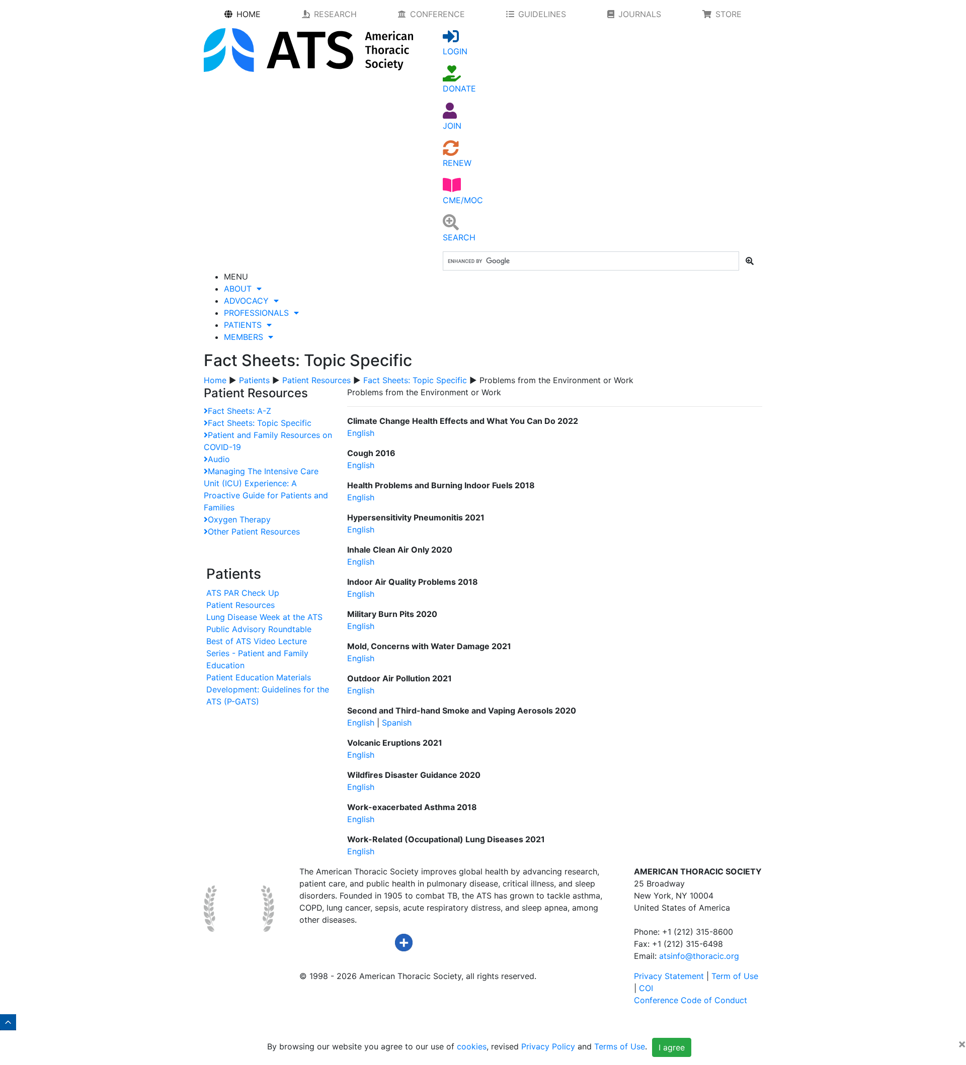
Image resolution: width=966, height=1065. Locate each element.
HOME (248, 14)
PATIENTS (245, 325)
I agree (672, 1047)
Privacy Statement (669, 976)
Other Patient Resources (254, 531)
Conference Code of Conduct (690, 1000)
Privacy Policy (548, 1047)
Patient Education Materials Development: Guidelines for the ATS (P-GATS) (267, 689)
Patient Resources (316, 380)
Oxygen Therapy (239, 519)
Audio (219, 459)
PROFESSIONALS (259, 313)
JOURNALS (639, 14)
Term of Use (734, 976)
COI (646, 988)
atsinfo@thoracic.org (699, 956)
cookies (472, 1047)
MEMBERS (246, 337)
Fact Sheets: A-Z (239, 411)
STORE (728, 14)
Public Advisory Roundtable (258, 629)
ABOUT (240, 289)
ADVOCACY (249, 301)
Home (215, 380)
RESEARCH (335, 14)
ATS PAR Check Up (242, 593)
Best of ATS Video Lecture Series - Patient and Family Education (257, 653)
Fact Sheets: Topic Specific (415, 380)
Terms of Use (619, 1047)
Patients (254, 380)
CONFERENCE (437, 14)
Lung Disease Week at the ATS (264, 617)
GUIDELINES (542, 14)
